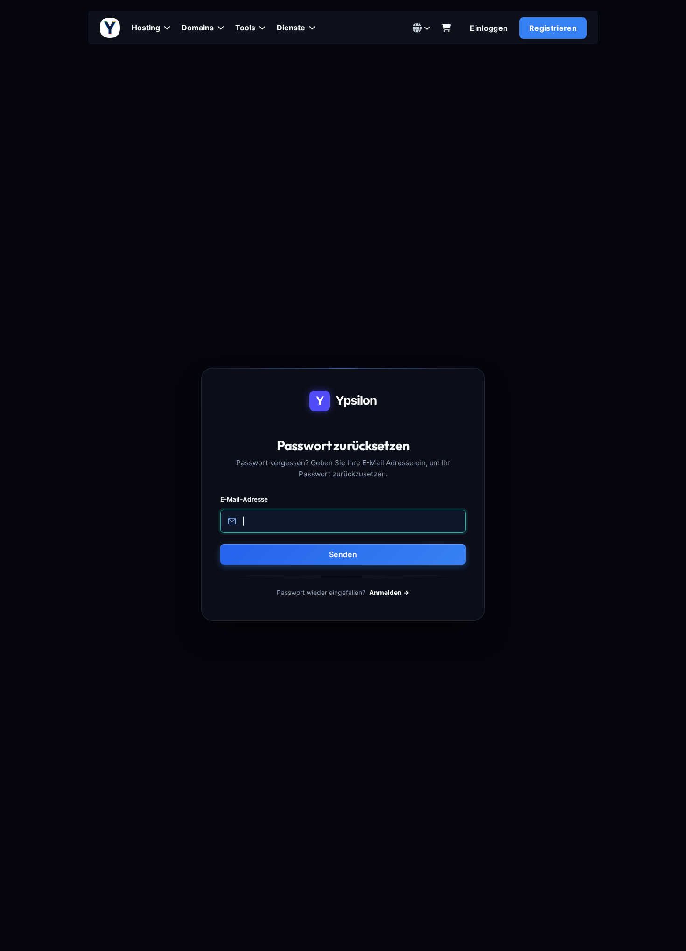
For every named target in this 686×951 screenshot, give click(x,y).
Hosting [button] (147, 27)
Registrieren (553, 28)
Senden (343, 554)
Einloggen (489, 28)
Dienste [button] (292, 27)
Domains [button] (199, 27)
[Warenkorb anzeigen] (446, 28)
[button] (421, 28)
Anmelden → (389, 592)
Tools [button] (246, 27)
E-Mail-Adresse (244, 499)
